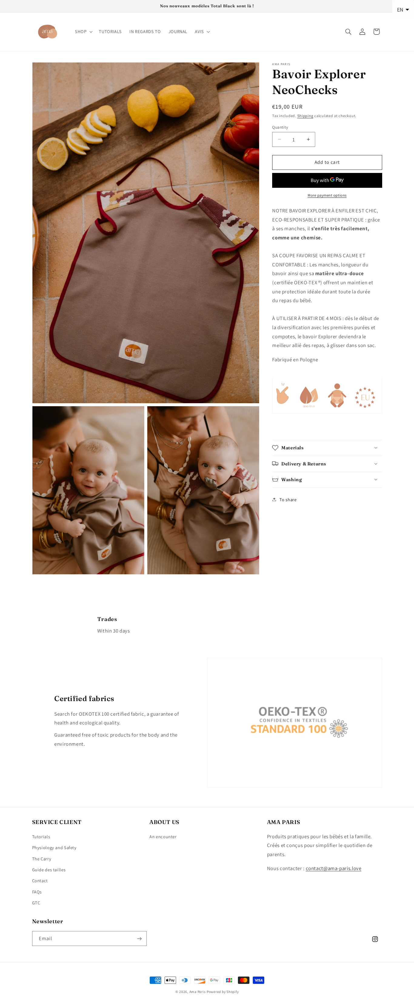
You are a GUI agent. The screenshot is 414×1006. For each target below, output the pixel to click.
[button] (83, 31)
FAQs (37, 891)
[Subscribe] (139, 938)
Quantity (280, 127)
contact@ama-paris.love (334, 868)
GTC (36, 902)
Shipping (305, 115)
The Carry (42, 858)
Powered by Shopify (223, 991)
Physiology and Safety (54, 847)
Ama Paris (197, 991)
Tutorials (41, 836)
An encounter (163, 836)
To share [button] (287, 499)
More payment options (327, 195)
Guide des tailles (49, 869)
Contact (40, 880)
